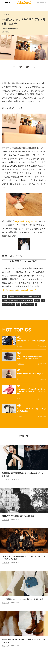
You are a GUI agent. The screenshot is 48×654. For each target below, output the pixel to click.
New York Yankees (8, 304)
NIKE (18, 304)
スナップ (5, 14)
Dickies (37, 300)
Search (43, 2)
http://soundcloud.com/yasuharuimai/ (19, 290)
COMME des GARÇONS (33, 296)
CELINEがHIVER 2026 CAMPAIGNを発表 (18, 516)
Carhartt (11, 296)
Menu (7, 2)
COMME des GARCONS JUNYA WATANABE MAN (17, 300)
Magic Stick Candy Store (25, 221)
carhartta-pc (20, 296)
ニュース (5, 479)
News (20, 346)
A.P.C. (4, 296)
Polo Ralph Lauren (27, 304)
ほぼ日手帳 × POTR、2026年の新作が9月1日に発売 (22, 599)
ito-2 (43, 300)
